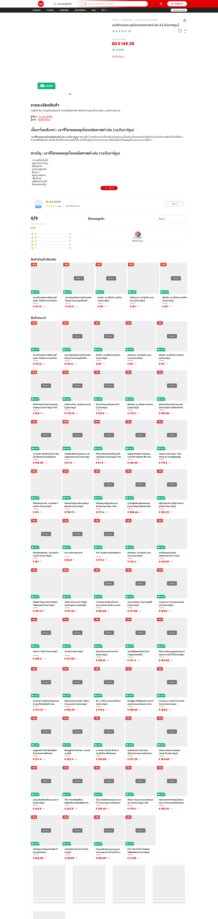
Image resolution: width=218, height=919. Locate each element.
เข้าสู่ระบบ (179, 3)
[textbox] (109, 183)
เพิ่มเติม (111, 188)
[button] (179, 10)
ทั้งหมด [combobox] (162, 218)
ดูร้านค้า (175, 203)
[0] (161, 3)
